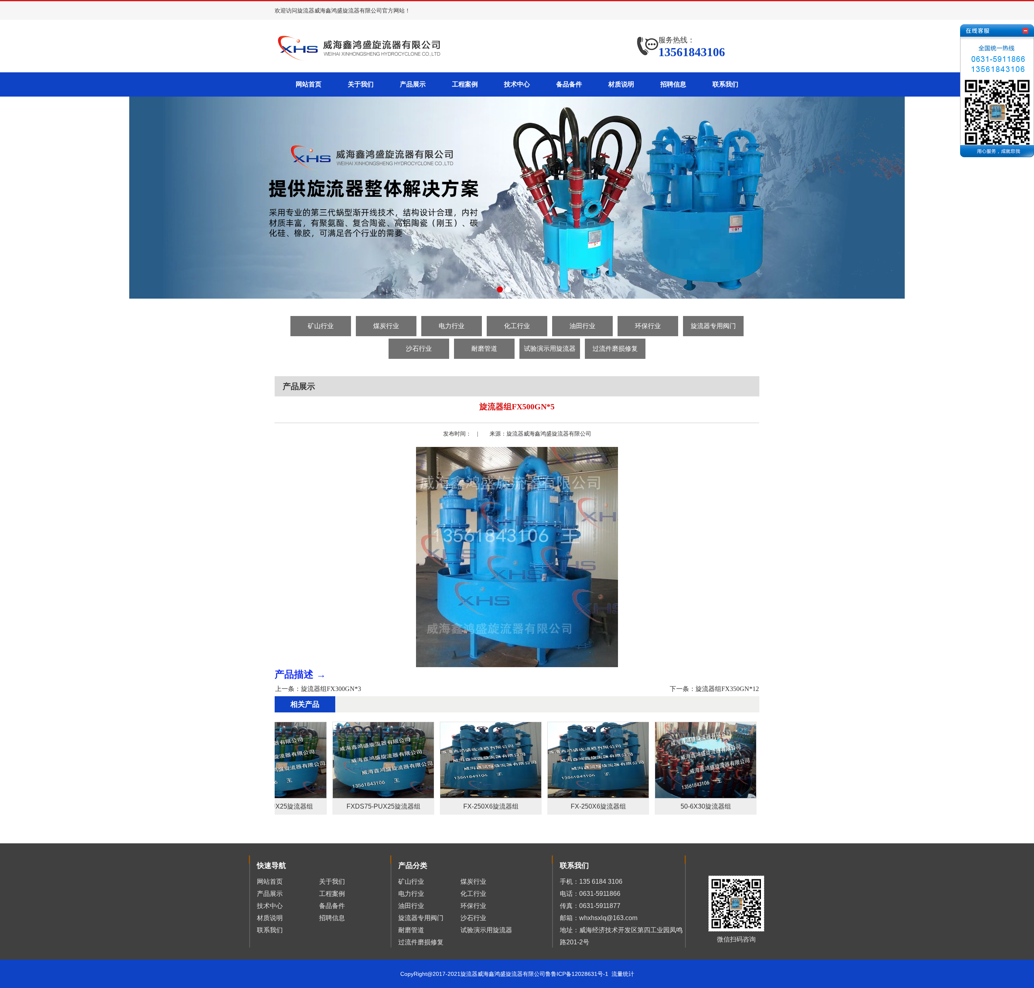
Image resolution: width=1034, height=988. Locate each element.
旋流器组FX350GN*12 (727, 688)
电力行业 (451, 325)
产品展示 (413, 84)
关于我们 (361, 84)
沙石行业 (419, 348)
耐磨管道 (484, 348)
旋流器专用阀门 (713, 325)
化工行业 (517, 325)
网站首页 (309, 84)
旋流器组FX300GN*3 (331, 688)
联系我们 (725, 84)
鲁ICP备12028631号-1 (581, 974)
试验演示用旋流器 (550, 348)
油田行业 (582, 325)
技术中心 (517, 84)
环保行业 (648, 325)
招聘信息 (673, 84)
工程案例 (465, 84)
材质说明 (621, 84)
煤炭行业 (386, 325)
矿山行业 (321, 325)
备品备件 (569, 84)
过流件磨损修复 (615, 348)
